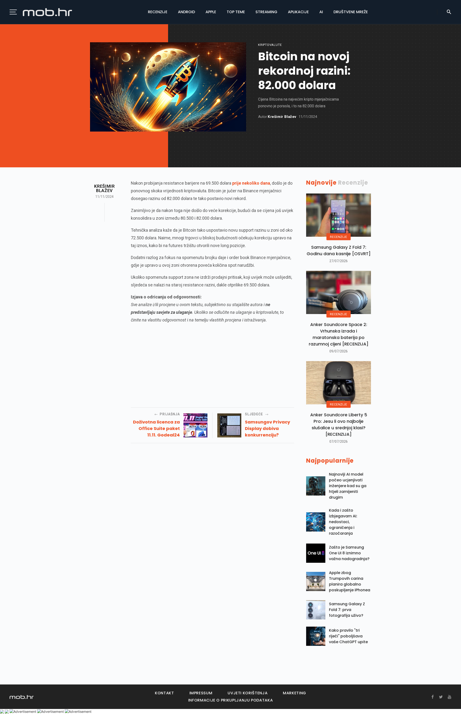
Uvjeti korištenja (247, 693)
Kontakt (164, 693)
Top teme (236, 12)
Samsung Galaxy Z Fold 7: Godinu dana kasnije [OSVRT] (339, 250)
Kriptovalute (270, 44)
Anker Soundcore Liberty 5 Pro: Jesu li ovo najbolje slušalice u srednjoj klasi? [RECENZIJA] (338, 424)
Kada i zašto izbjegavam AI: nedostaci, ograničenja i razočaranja (343, 522)
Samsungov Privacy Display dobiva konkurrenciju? (267, 428)
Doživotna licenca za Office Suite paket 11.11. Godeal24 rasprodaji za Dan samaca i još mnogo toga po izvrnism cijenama (156, 428)
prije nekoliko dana (251, 183)
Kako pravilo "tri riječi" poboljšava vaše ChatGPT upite (348, 636)
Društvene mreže (351, 12)
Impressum (200, 693)
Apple (211, 12)
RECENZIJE (338, 237)
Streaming (266, 12)
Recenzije (157, 12)
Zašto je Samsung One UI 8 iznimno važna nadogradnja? (349, 553)
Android (186, 12)
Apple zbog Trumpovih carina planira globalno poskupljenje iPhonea (349, 581)
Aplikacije (298, 12)
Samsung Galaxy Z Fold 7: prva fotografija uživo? (347, 609)
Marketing (294, 693)
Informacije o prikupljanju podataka (230, 700)
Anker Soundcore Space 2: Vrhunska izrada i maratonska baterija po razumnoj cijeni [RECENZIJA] (339, 334)
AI (321, 12)
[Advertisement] (212, 361)
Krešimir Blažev (282, 117)
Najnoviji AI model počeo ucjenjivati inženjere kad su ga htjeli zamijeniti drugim (347, 486)
